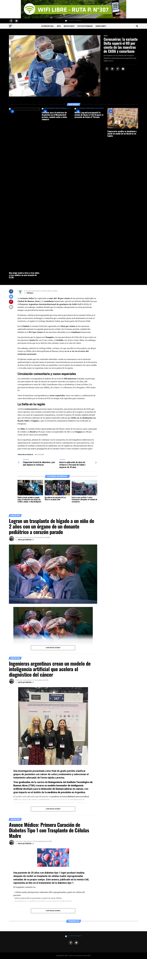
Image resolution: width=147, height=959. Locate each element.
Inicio (59, 26)
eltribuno (30, 293)
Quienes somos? (101, 26)
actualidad (39, 454)
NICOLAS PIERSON (24, 540)
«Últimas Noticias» (47, 26)
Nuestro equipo (69, 26)
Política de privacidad (85, 26)
